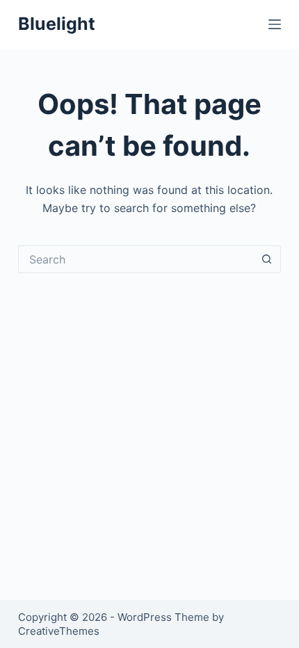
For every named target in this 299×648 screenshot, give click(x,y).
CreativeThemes (58, 631)
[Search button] (267, 259)
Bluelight (56, 23)
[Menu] (274, 24)
